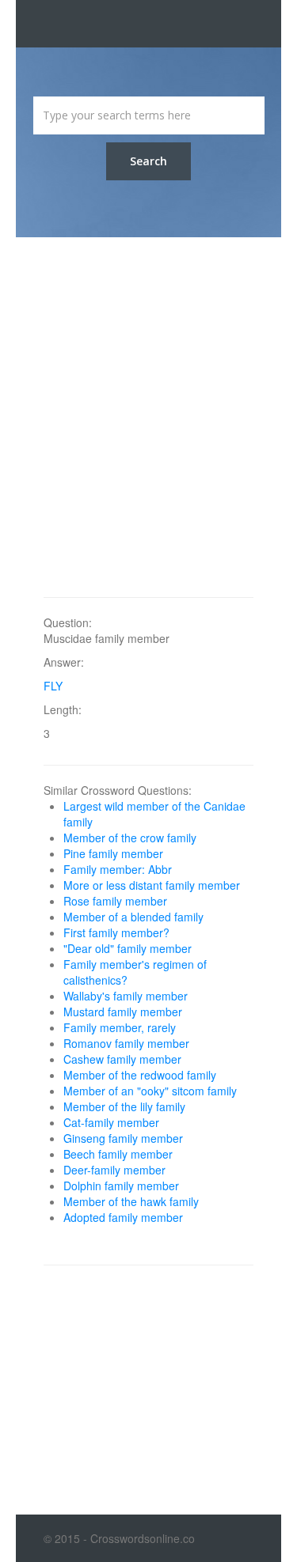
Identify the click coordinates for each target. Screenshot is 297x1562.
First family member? (116, 932)
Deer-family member (114, 1170)
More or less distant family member (151, 885)
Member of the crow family (129, 837)
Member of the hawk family (131, 1201)
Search (148, 160)
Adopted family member (123, 1217)
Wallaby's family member (125, 996)
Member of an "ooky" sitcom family (150, 1091)
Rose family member (115, 901)
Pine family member (113, 853)
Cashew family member (122, 1059)
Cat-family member (111, 1122)
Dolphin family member (121, 1185)
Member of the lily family (124, 1106)
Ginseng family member (123, 1138)
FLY (53, 686)
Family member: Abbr (117, 869)
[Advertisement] (148, 417)
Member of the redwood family (139, 1075)
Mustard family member (122, 1011)
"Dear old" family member (127, 948)
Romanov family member (126, 1043)
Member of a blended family (133, 917)
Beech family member (118, 1154)
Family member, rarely (119, 1027)
